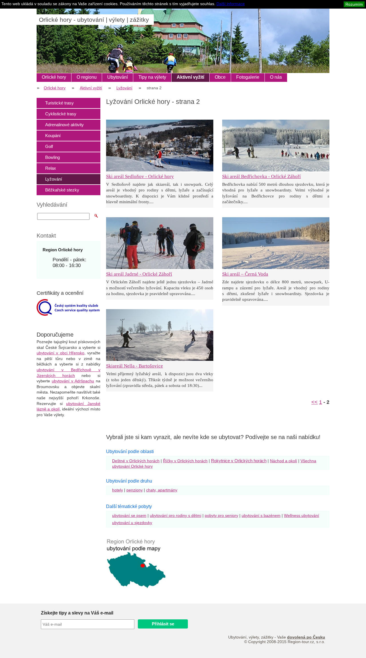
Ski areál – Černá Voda (245, 274)
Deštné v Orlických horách (136, 461)
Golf (49, 146)
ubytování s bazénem (261, 515)
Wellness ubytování (301, 515)
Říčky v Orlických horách (185, 461)
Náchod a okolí (283, 461)
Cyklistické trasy (60, 113)
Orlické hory (54, 77)
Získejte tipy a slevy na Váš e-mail (77, 612)
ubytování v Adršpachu (73, 381)
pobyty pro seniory (221, 515)
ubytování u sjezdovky (132, 522)
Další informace (230, 3)
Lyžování (124, 88)
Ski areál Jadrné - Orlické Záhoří (139, 274)
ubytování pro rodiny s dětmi (175, 515)
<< (314, 402)
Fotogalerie (247, 77)
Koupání (53, 135)
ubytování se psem (129, 515)
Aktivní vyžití (190, 77)
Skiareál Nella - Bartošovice (134, 366)
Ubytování (117, 77)
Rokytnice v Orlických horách (238, 460)
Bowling (52, 157)
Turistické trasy (59, 102)
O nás (276, 77)
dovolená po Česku (306, 637)
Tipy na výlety (152, 77)
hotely (117, 490)
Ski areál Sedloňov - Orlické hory (140, 176)
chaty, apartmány (161, 490)
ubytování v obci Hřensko (60, 353)
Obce (220, 77)
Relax (50, 168)
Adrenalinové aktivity (64, 124)
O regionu (87, 77)
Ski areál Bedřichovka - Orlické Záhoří (261, 176)
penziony (134, 490)
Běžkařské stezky (62, 189)
